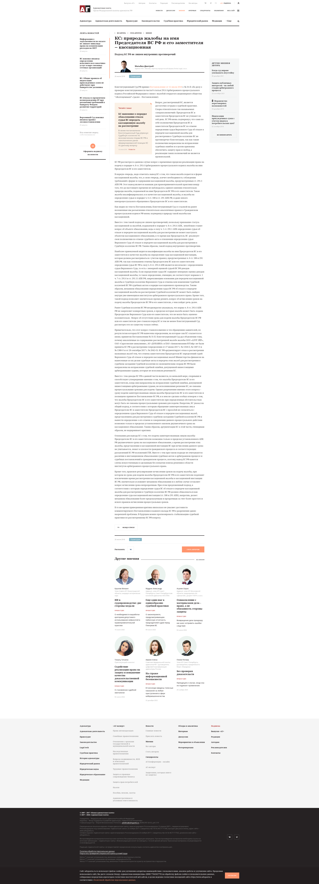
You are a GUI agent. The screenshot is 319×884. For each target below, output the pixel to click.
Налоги (116, 787)
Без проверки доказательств (185, 673)
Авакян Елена (151, 660)
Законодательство (151, 21)
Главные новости (153, 730)
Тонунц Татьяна (121, 660)
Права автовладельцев (123, 730)
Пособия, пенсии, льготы (124, 793)
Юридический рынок (197, 21)
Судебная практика (173, 21)
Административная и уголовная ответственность (125, 799)
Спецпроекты (205, 10)
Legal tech (84, 747)
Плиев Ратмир (183, 660)
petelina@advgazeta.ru (130, 823)
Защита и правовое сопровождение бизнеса (124, 775)
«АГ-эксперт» (119, 726)
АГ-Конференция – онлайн (158, 762)
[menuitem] (85, 21)
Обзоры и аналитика (188, 726)
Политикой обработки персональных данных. (115, 880)
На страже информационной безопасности (156, 676)
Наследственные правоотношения (120, 752)
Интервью (192, 10)
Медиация (217, 21)
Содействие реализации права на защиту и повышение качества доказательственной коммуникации (127, 674)
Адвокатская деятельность (108, 21)
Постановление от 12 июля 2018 (166, 87)
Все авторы (193, 3)
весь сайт (231, 10)
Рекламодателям (178, 3)
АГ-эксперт (151, 767)
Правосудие (132, 21)
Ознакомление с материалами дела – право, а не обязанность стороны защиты (189, 605)
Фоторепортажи (185, 747)
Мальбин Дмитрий (144, 66)
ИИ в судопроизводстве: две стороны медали (128, 602)
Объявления (219, 10)
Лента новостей (89, 33)
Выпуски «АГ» (129, 3)
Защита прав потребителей (125, 782)
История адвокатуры (89, 758)
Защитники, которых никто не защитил (158, 773)
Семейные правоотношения (125, 736)
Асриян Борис (183, 588)
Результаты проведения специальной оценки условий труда (103, 853)
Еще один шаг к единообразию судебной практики (157, 602)
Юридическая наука (89, 769)
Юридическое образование (92, 774)
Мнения (182, 10)
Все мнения (200, 560)
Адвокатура (85, 21)
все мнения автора (224, 135)
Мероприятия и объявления (191, 742)
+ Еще (229, 21)
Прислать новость (154, 736)
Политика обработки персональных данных (97, 851)
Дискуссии (170, 10)
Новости (159, 10)
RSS (216, 3)
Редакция (164, 3)
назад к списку (128, 527)
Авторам (142, 3)
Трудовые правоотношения (125, 769)
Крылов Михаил (121, 588)
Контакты (153, 3)
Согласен (232, 875)
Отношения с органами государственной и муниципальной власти (124, 743)
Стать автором (136, 33)
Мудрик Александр (154, 588)
